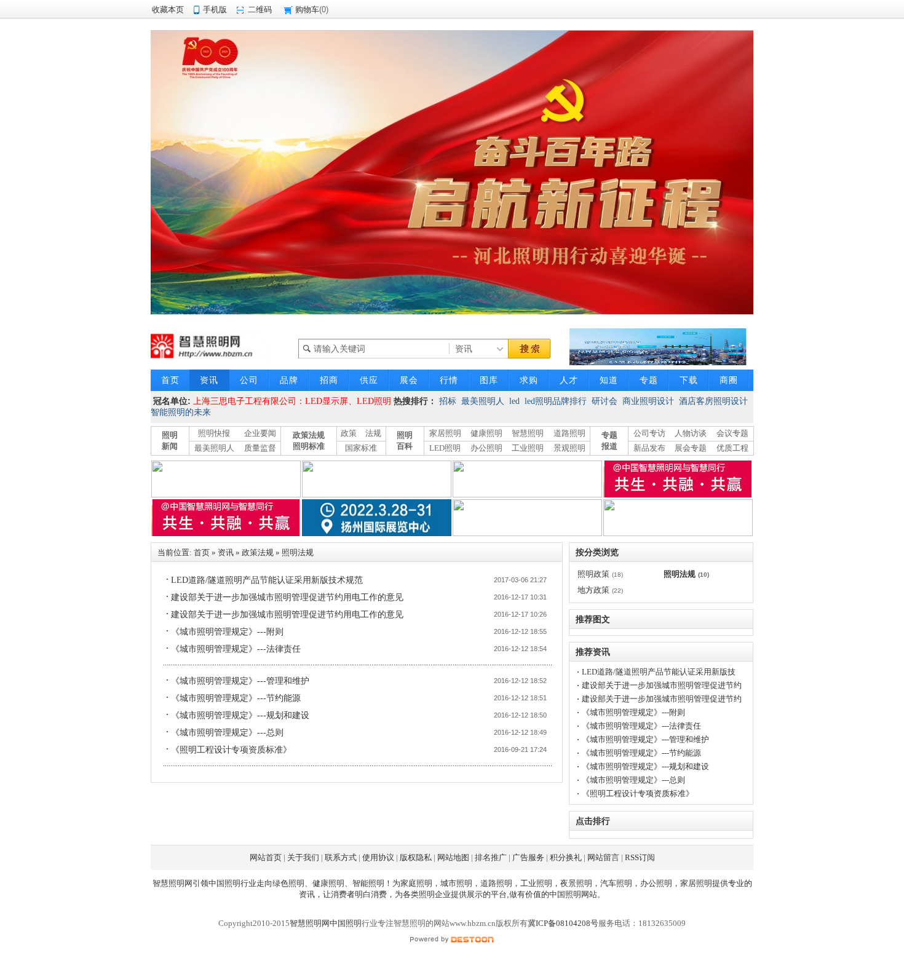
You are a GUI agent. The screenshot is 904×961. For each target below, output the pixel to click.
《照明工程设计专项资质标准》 (231, 749)
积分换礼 (566, 857)
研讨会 (604, 401)
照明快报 (214, 433)
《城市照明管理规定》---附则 (227, 631)
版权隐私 (416, 857)
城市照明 (456, 883)
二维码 (260, 9)
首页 (202, 552)
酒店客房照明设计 (713, 401)
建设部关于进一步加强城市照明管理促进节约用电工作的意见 (287, 597)
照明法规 (298, 552)
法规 (373, 433)
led (514, 401)
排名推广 (491, 857)
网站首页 (266, 857)
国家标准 (361, 448)
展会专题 (691, 448)
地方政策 (593, 590)
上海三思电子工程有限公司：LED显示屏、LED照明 (292, 401)
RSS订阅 (640, 857)
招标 (447, 401)
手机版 (215, 9)
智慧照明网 (172, 883)
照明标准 (309, 446)
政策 (349, 433)
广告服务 (528, 857)
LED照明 (445, 448)
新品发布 (649, 448)
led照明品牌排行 (556, 401)
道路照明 (569, 433)
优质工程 (732, 448)
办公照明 (486, 448)
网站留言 (603, 857)
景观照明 (569, 448)
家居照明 (445, 433)
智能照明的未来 (181, 412)
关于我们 (303, 857)
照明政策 (593, 574)
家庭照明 (416, 883)
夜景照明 (576, 883)
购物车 (307, 9)
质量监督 (260, 448)
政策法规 (309, 435)
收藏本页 (168, 9)
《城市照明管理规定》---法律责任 (236, 649)
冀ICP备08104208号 (563, 923)
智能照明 (368, 883)
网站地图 (453, 857)
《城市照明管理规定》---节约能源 (236, 698)
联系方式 (341, 857)
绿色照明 (288, 883)
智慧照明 (528, 433)
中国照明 (224, 883)
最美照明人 (482, 401)
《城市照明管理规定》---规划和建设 (240, 715)
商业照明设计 (648, 401)
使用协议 (378, 857)
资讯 (226, 552)
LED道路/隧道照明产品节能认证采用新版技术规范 (267, 580)
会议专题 (732, 433)
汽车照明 (616, 883)
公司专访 (649, 433)
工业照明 (528, 448)
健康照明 (486, 433)
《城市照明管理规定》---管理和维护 (240, 681)
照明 (427, 894)
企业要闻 (260, 433)
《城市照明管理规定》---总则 (227, 732)
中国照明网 (569, 894)
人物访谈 (691, 433)
